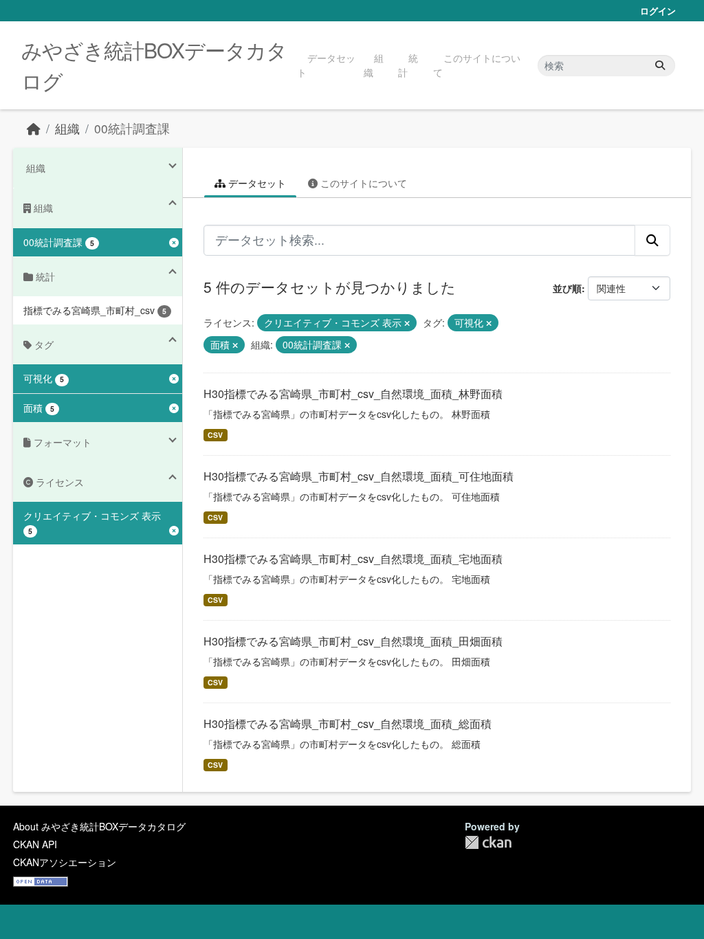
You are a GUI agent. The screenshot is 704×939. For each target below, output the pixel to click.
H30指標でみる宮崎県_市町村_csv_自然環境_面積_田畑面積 (353, 641)
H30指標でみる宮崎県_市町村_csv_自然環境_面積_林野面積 (353, 393)
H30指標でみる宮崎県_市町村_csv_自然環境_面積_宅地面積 (353, 558)
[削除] (407, 323)
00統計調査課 (132, 128)
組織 (374, 65)
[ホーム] (34, 128)
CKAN (488, 842)
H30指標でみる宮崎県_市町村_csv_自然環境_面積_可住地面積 (359, 476)
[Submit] (660, 65)
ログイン (658, 10)
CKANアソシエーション (64, 862)
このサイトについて (476, 65)
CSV (215, 435)
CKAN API (35, 844)
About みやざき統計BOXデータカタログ (99, 826)
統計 (408, 65)
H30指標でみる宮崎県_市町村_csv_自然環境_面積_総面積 (348, 723)
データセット (326, 65)
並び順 (567, 288)
